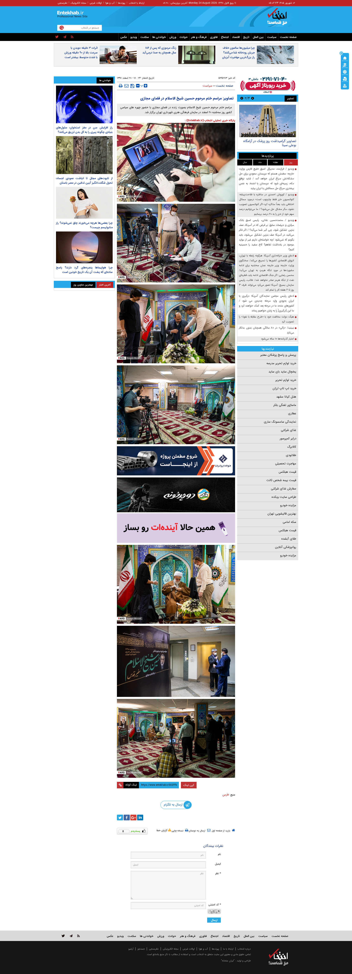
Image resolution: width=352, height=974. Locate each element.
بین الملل (258, 37)
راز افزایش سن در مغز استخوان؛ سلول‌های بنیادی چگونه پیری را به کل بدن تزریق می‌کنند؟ (84, 129)
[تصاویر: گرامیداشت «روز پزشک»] (267, 121)
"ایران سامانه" (227, 961)
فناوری (214, 37)
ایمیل (218, 864)
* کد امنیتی (214, 904)
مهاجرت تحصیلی (285, 463)
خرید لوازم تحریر (285, 380)
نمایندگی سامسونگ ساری (280, 421)
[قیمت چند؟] (345, 65)
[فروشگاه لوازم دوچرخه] (176, 494)
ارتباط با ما (228, 949)
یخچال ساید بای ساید (282, 371)
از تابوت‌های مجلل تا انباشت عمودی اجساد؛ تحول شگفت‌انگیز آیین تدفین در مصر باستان (84, 180)
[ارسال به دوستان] (126, 86)
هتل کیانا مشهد (286, 396)
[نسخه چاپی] (121, 86)
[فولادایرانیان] (176, 460)
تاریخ (246, 37)
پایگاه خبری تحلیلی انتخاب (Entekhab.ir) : (210, 120)
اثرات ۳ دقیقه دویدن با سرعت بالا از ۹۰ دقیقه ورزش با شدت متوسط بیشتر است (81, 52)
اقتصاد (236, 37)
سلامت (144, 37)
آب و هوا (109, 3)
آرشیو (130, 949)
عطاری (292, 413)
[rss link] (78, 936)
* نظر (218, 873)
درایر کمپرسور (288, 438)
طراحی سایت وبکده (284, 497)
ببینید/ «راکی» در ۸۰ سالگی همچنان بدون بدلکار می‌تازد (266, 330)
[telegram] (65, 37)
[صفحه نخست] (345, 58)
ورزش (172, 37)
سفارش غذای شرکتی (283, 488)
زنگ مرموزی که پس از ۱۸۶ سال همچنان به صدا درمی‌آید (159, 50)
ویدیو (133, 37)
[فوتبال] (345, 71)
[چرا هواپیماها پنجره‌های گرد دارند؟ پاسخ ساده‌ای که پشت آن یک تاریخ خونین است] (84, 247)
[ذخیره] (132, 86)
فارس (225, 794)
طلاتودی (291, 455)
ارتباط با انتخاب (136, 3)
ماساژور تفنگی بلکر (284, 405)
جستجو (141, 949)
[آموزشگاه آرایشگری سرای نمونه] (176, 528)
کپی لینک (188, 785)
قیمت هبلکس (287, 471)
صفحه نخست (288, 37)
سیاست (271, 37)
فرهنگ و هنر (199, 37)
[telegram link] (71, 936)
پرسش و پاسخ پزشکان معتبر (278, 355)
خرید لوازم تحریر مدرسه (281, 363)
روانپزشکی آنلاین (285, 547)
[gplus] (133, 817)
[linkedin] (140, 817)
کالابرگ (291, 446)
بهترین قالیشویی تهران (281, 513)
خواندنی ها (159, 37)
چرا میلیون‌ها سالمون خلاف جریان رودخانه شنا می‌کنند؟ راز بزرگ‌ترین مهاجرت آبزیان (238, 52)
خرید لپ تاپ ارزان (284, 388)
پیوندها (121, 3)
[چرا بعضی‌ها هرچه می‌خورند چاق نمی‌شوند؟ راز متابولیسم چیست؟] (84, 203)
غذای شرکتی (288, 430)
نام (219, 854)
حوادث (184, 37)
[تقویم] (345, 78)
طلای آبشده (288, 538)
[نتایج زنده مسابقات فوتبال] (345, 85)
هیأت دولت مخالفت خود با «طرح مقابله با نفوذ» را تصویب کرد (266, 319)
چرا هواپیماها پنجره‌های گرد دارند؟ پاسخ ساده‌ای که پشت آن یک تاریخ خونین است (84, 269)
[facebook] (127, 817)
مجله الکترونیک (78, 3)
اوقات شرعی (96, 3)
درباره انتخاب (244, 949)
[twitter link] (63, 936)
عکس (123, 37)
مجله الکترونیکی (170, 949)
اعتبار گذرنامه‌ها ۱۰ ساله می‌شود (277, 339)
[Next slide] (241, 98)
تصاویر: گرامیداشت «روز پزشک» (275, 141)
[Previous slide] (252, 98)
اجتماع (225, 37)
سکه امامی (289, 522)
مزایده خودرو (288, 505)
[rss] (72, 37)
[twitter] (57, 37)
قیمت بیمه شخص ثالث (281, 480)
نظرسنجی (62, 3)
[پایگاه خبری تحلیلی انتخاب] (280, 18)
